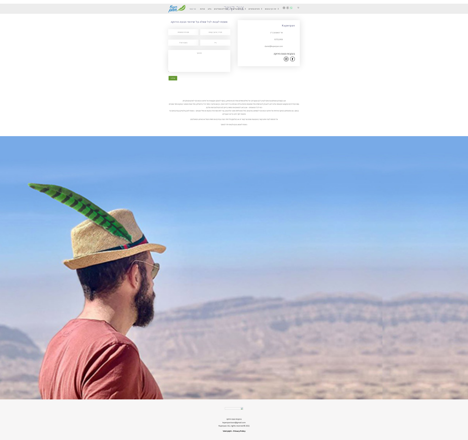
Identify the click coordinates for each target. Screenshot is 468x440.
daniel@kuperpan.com (274, 46)
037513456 (278, 39)
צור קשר (192, 9)
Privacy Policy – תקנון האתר (234, 431)
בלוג (209, 9)
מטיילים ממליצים (221, 9)
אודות (202, 9)
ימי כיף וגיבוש (270, 9)
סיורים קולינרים (237, 9)
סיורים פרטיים (254, 9)
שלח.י (173, 78)
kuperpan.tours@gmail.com (234, 422)
